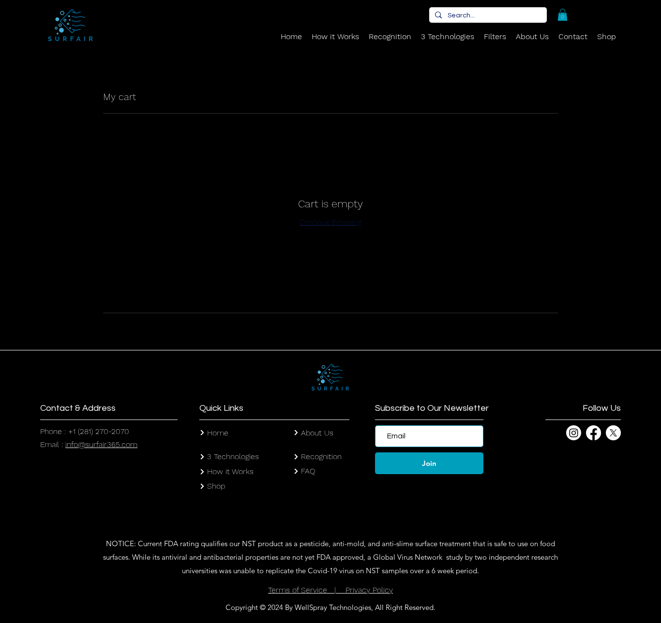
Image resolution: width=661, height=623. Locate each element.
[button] (562, 15)
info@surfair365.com (101, 444)
